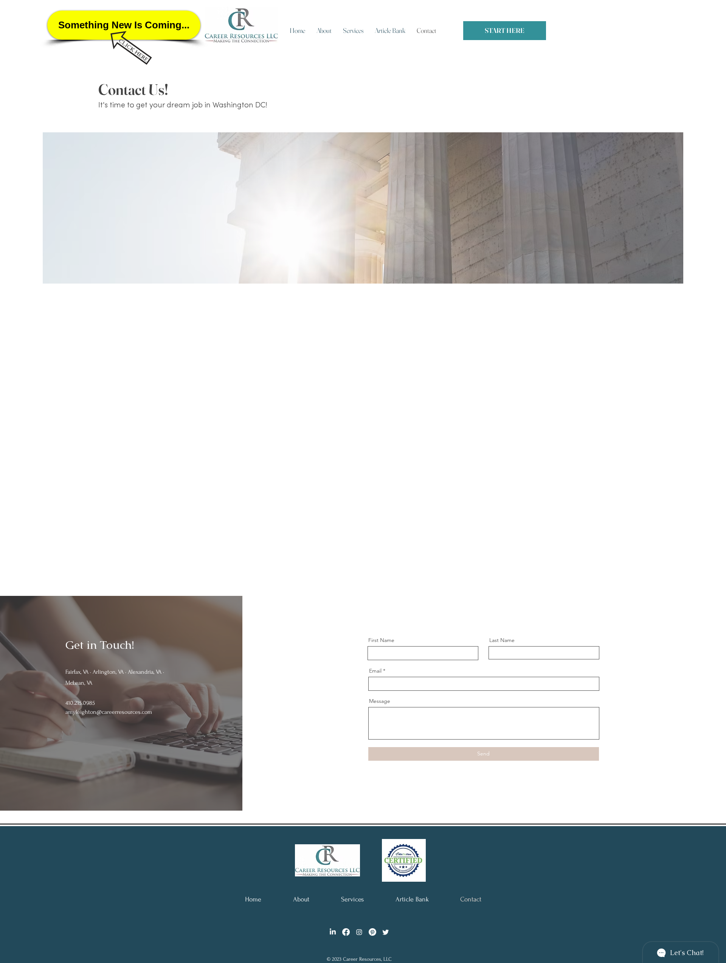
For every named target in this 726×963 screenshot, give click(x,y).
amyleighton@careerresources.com (108, 712)
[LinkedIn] (333, 932)
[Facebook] (346, 932)
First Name (381, 640)
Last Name (502, 640)
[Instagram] (359, 932)
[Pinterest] (372, 932)
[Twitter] (385, 932)
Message (379, 701)
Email (375, 670)
